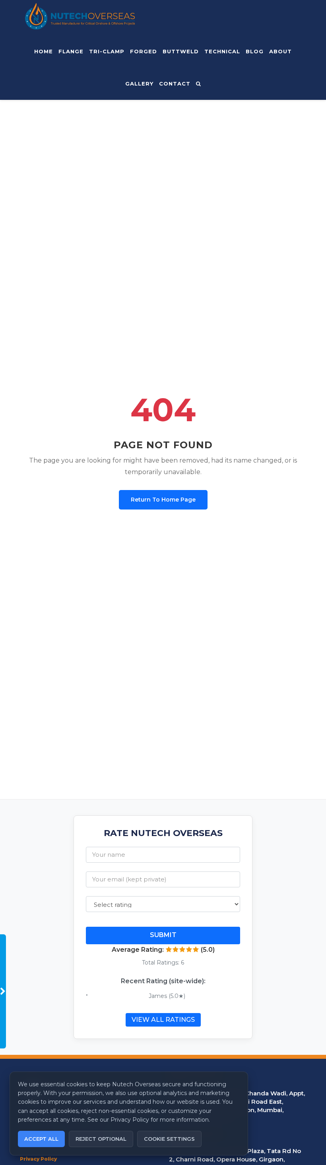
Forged (143, 51)
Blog (255, 51)
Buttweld (181, 51)
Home (43, 51)
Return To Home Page (163, 499)
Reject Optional (101, 1139)
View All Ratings (163, 1019)
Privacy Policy (38, 1159)
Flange (70, 51)
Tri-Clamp (106, 51)
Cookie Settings (169, 1139)
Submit (163, 935)
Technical (222, 51)
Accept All (41, 1139)
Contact (174, 83)
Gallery (139, 83)
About (280, 51)
